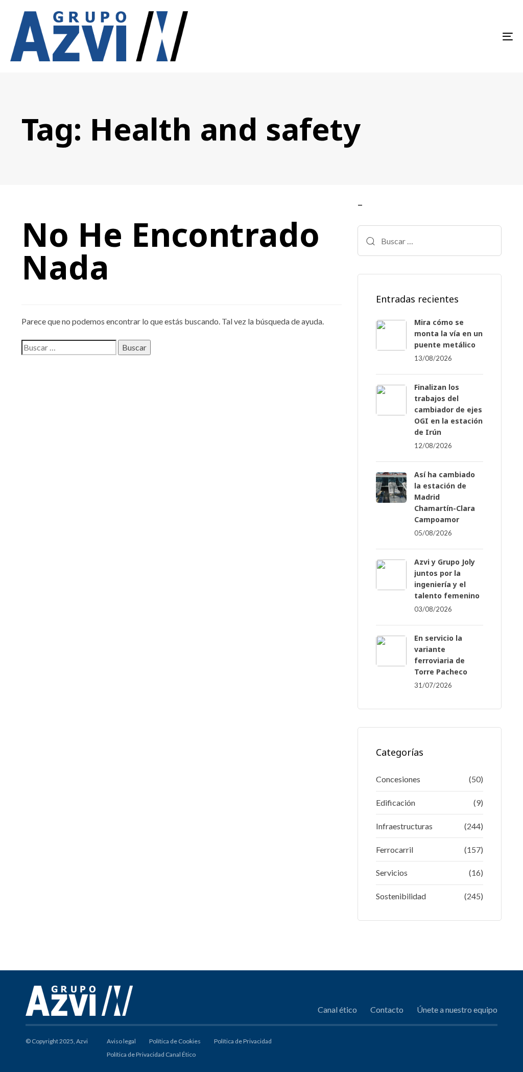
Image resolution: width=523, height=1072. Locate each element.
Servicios (392, 872)
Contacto (386, 1009)
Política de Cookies (175, 1041)
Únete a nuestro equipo (457, 1009)
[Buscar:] (68, 347)
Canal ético (337, 1009)
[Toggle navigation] (429, 36)
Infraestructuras (404, 826)
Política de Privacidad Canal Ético (151, 1054)
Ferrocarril (394, 849)
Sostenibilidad (401, 896)
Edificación (395, 802)
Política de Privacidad (243, 1041)
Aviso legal (121, 1041)
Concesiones (398, 779)
